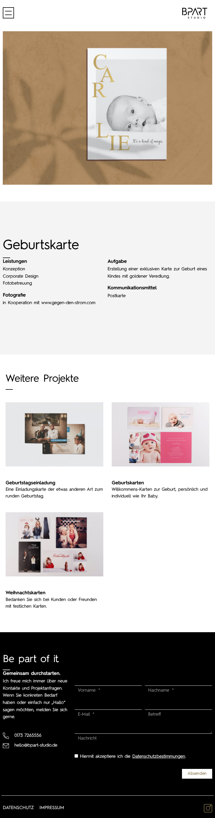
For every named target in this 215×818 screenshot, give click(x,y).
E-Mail (85, 714)
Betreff (154, 714)
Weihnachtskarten (25, 593)
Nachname (159, 690)
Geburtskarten (128, 483)
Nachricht (87, 738)
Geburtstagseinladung (30, 483)
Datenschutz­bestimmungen (158, 756)
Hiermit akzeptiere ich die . (133, 756)
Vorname (87, 690)
